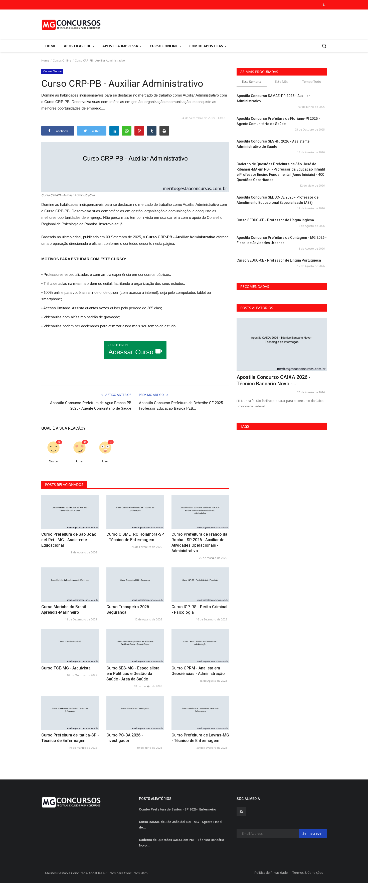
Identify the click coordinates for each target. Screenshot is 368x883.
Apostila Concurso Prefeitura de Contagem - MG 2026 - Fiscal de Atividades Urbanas (282, 240)
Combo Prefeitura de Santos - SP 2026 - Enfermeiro (177, 809)
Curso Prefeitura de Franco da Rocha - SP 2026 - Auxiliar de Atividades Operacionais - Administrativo (199, 542)
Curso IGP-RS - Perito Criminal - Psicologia (199, 609)
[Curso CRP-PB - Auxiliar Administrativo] (135, 167)
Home (50, 46)
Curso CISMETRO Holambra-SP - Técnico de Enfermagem (135, 537)
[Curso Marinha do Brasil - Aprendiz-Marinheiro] (70, 584)
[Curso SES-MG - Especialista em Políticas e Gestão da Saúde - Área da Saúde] (135, 646)
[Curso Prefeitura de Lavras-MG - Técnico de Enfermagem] (200, 713)
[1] (324, 5)
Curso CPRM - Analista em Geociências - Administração (198, 671)
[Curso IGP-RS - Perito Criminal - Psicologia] (200, 584)
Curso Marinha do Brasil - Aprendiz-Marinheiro (64, 609)
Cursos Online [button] (164, 46)
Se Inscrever (312, 833)
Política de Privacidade (271, 872)
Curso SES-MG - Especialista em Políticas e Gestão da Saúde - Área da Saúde (132, 673)
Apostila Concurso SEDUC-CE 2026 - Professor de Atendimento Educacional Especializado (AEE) (277, 200)
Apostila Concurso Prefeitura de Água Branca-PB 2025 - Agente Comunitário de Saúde (90, 406)
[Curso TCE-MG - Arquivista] (70, 646)
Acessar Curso (131, 350)
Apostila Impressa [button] (120, 46)
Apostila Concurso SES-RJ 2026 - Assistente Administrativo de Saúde (273, 144)
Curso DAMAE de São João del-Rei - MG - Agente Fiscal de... (180, 824)
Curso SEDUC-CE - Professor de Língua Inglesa (275, 220)
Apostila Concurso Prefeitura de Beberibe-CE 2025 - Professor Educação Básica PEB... (182, 406)
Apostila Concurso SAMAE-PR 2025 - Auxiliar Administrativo (273, 98)
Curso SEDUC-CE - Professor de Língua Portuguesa (279, 260)
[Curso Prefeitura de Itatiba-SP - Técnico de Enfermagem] (70, 713)
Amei (79, 461)
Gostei (53, 461)
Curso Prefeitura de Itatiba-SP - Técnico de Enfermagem (70, 738)
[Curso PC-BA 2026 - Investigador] (135, 713)
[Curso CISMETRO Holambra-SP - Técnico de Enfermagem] (135, 512)
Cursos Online (62, 60)
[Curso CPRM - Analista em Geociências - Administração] (200, 646)
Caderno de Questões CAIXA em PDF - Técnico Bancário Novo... (181, 842)
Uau (105, 461)
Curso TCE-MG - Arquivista (66, 668)
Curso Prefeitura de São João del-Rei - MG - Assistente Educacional (68, 540)
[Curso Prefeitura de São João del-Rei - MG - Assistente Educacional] (70, 512)
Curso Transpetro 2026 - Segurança (128, 609)
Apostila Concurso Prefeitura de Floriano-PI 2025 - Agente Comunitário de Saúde (278, 121)
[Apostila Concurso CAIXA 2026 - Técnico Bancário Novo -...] (282, 345)
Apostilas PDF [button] (78, 46)
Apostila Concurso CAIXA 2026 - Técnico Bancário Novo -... (273, 380)
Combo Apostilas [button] (206, 46)
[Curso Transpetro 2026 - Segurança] (135, 584)
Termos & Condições (307, 872)
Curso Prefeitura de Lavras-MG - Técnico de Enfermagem (200, 738)
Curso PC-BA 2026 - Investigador (124, 738)
